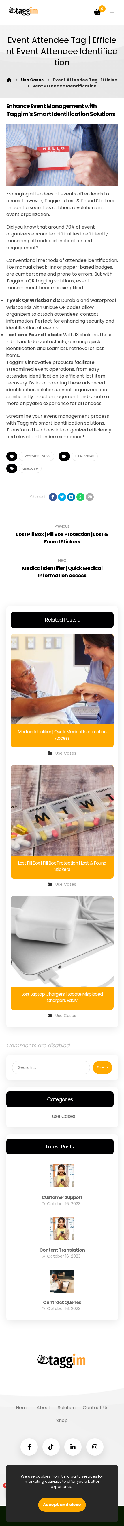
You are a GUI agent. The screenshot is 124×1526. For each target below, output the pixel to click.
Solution (67, 1407)
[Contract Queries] (62, 1281)
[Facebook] (29, 1447)
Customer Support (62, 1197)
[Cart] (97, 12)
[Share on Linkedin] (71, 497)
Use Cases (84, 456)
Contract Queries (62, 1302)
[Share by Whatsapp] (80, 497)
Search (102, 1067)
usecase (30, 468)
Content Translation (62, 1250)
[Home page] (9, 80)
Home (22, 1407)
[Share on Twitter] (62, 497)
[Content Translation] (62, 1228)
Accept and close (62, 1504)
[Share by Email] (90, 497)
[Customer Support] (62, 1175)
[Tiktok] (51, 1447)
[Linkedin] (73, 1447)
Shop (62, 1420)
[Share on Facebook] (53, 497)
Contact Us (95, 1407)
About (43, 1407)
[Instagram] (95, 1447)
